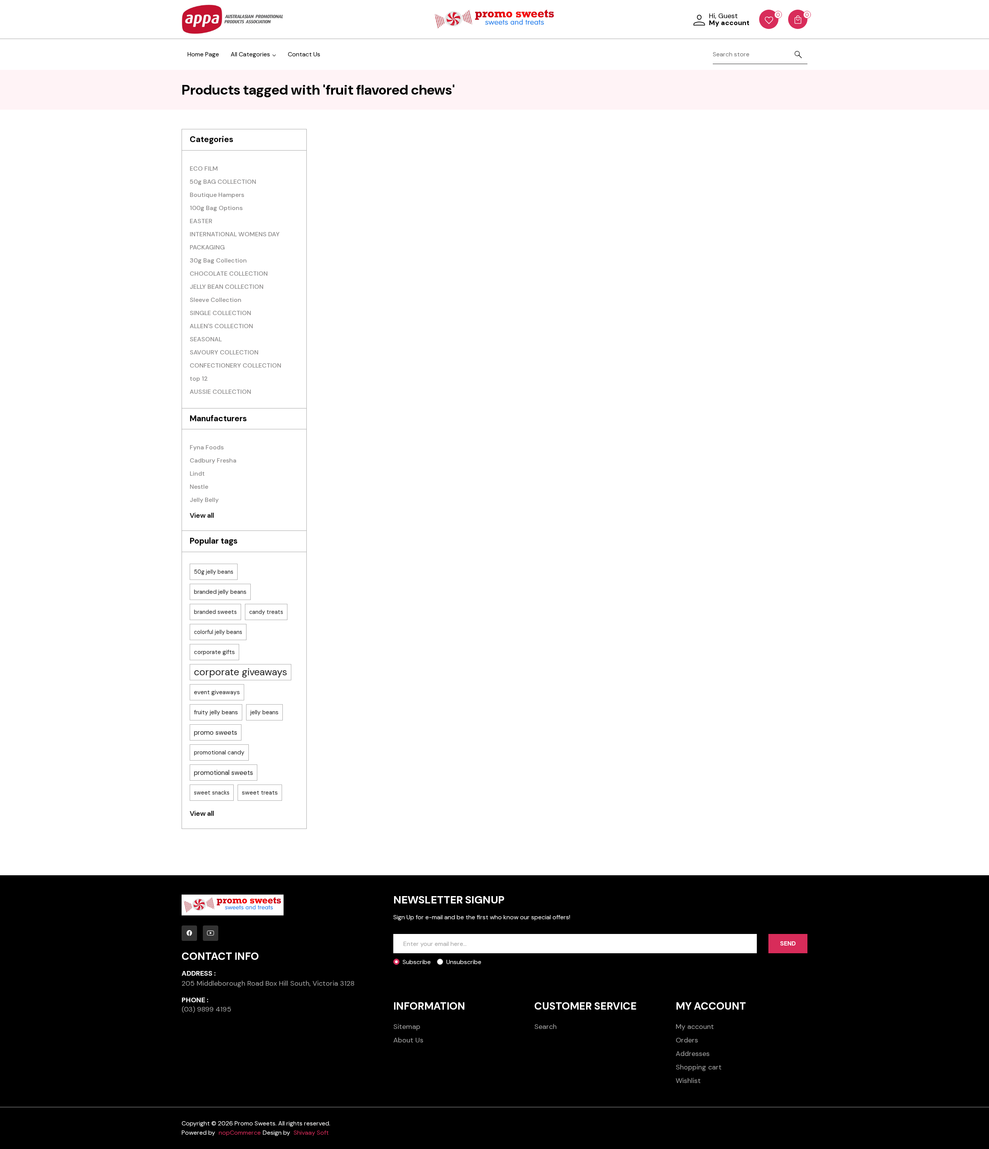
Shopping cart (699, 1067)
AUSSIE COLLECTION (220, 392)
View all (202, 515)
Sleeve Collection (215, 300)
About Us (408, 1040)
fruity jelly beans (216, 712)
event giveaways (217, 692)
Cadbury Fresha (213, 460)
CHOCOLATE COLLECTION (229, 273)
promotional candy (219, 752)
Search (545, 1026)
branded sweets (215, 611)
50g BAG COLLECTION (223, 182)
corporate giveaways (240, 672)
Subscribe (417, 962)
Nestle (199, 487)
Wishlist (688, 1080)
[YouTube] (210, 933)
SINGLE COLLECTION (220, 313)
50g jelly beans (213, 571)
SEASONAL (206, 339)
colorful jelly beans (218, 632)
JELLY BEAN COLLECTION (226, 287)
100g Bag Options (216, 208)
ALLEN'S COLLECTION (221, 326)
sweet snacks (211, 792)
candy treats (266, 611)
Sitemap (406, 1026)
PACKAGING (207, 247)
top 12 (199, 379)
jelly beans (264, 712)
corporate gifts (214, 652)
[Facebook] (189, 933)
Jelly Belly (204, 500)
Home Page (203, 54)
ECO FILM (204, 168)
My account (695, 1026)
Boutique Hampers (217, 195)
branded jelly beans (220, 592)
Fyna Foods (207, 447)
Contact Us (304, 54)
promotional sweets (223, 772)
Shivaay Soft (311, 1133)
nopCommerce (240, 1133)
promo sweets (215, 732)
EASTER (201, 221)
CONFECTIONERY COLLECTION (235, 365)
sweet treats (260, 793)
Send (788, 943)
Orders (687, 1040)
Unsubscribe (463, 962)
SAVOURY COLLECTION (224, 352)
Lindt (197, 473)
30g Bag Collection (218, 260)
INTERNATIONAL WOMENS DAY (235, 234)
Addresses (693, 1053)
